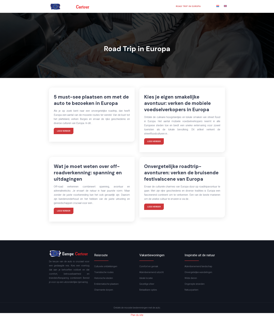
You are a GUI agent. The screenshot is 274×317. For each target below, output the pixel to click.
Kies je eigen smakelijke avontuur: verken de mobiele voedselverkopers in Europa (177, 103)
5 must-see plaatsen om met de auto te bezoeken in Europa (91, 100)
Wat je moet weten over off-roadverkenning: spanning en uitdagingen (88, 172)
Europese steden (130, 6)
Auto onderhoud (103, 6)
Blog (209, 6)
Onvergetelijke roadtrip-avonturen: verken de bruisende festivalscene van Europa (181, 172)
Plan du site (137, 315)
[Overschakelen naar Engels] (225, 6)
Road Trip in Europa (188, 6)
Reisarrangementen (158, 6)
